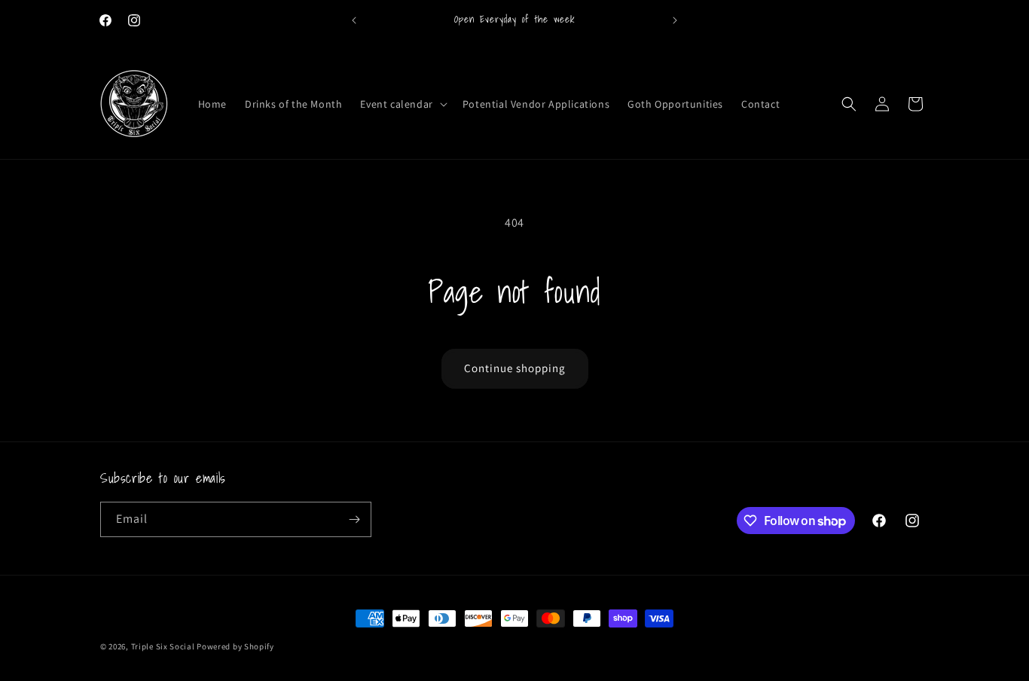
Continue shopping (515, 368)
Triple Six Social (163, 646)
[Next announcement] (675, 20)
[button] (402, 104)
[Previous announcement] (354, 20)
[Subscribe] (354, 519)
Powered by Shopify (235, 646)
